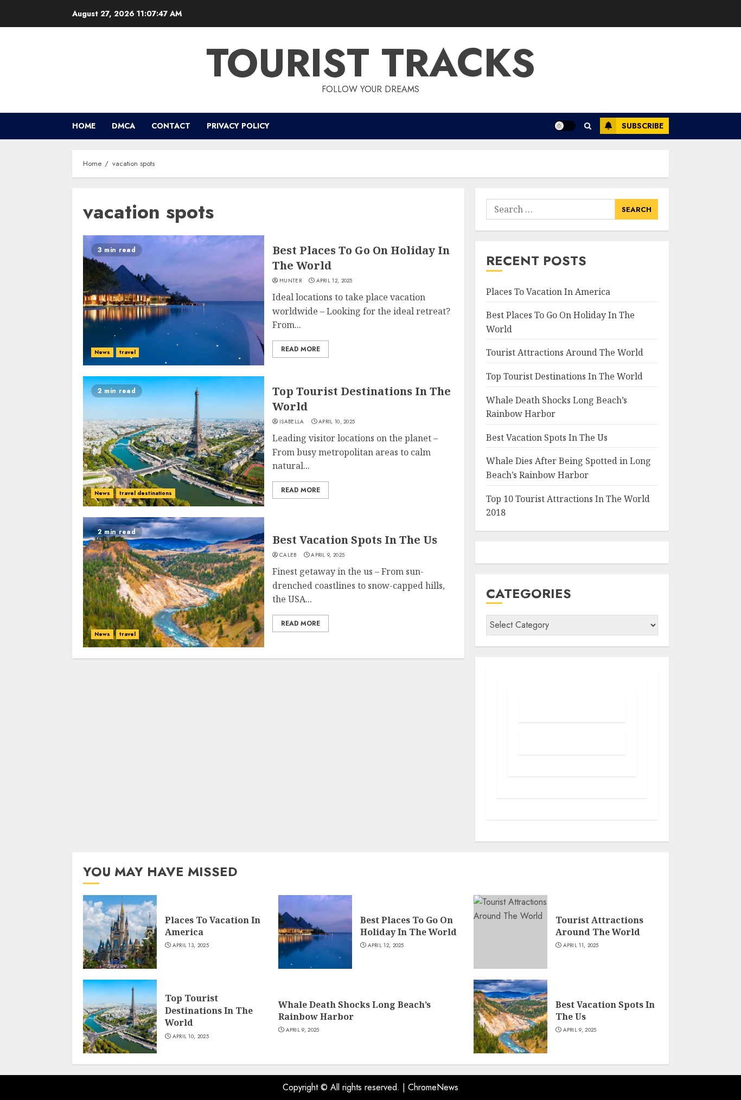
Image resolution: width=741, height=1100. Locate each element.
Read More (300, 349)
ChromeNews (433, 1087)
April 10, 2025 (336, 422)
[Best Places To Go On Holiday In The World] (173, 300)
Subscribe (642, 125)
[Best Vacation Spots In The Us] (173, 582)
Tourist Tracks (370, 63)
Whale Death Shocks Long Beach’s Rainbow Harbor (354, 1010)
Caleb (288, 555)
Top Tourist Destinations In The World (564, 376)
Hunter (290, 281)
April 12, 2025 (334, 281)
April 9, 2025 (327, 555)
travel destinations (145, 493)
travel (127, 352)
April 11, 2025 (581, 945)
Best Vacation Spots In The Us (354, 539)
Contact (170, 125)
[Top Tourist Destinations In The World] (173, 441)
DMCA (123, 125)
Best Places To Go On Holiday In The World (408, 926)
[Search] (588, 126)
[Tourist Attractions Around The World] (510, 932)
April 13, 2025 (191, 945)
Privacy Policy (238, 125)
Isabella (291, 422)
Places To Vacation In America (548, 292)
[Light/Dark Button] (565, 125)
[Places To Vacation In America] (120, 932)
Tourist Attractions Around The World (564, 352)
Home (83, 125)
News (102, 352)
